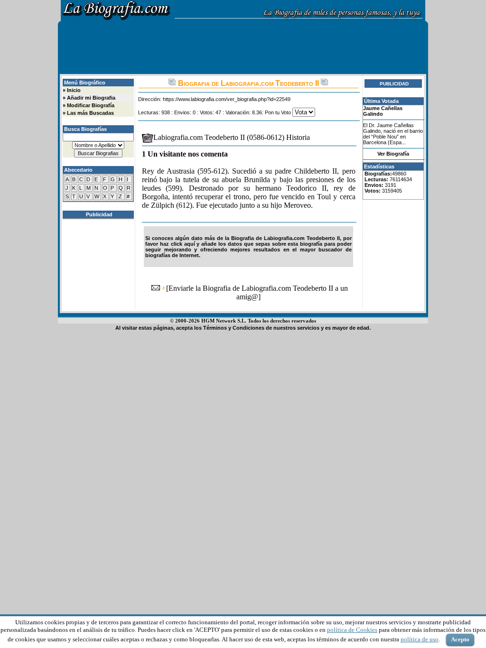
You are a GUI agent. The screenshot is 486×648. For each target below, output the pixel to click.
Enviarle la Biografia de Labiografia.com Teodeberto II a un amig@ (258, 292)
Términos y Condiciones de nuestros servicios (261, 328)
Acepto (460, 639)
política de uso (420, 639)
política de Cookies (352, 629)
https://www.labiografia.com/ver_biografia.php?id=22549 (226, 99)
